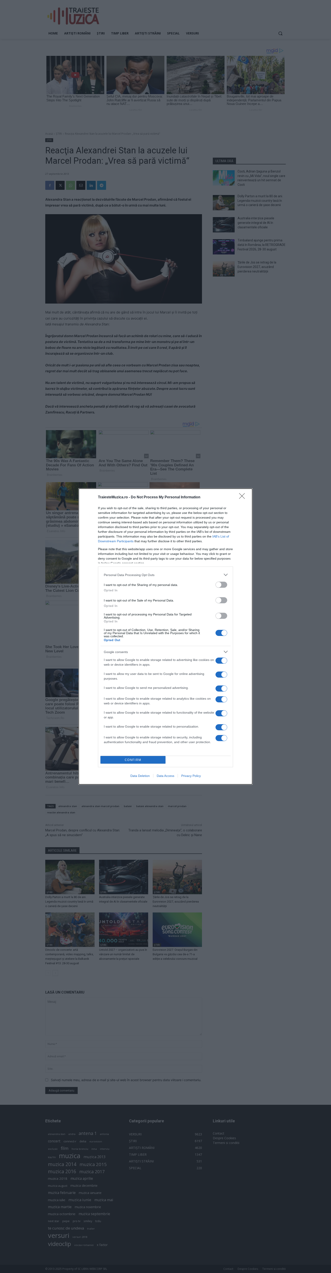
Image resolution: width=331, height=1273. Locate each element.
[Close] (243, 497)
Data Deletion (140, 776)
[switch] (221, 585)
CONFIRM (133, 760)
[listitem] (165, 574)
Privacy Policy (191, 776)
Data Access (165, 776)
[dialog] (165, 636)
